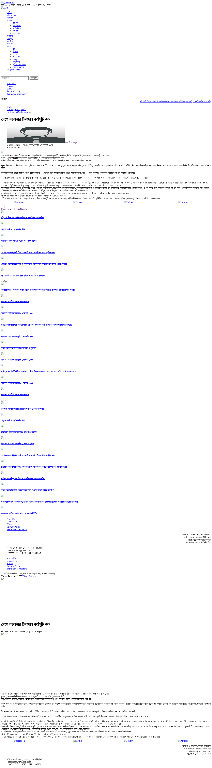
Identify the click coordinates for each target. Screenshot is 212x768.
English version (14, 69)
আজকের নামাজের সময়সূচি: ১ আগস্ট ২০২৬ (17, 336)
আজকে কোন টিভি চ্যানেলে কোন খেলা (15, 301)
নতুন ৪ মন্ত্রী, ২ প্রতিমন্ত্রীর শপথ (187, 101)
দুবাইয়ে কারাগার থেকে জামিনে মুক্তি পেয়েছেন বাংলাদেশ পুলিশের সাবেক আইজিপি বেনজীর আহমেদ (36, 325)
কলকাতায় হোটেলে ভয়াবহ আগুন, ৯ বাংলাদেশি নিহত (19, 513)
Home (10, 88)
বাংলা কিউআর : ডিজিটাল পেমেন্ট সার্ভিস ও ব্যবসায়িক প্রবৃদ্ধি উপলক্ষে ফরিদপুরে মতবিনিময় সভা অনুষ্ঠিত (38, 290)
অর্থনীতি (10, 36)
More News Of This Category (15, 209)
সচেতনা (15, 54)
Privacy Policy (13, 91)
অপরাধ (15, 30)
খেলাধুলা (10, 38)
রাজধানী (15, 23)
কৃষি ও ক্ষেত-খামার (19, 64)
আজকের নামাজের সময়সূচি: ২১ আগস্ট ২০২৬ (17, 443)
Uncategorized (13, 109)
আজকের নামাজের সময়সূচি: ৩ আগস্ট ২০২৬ (17, 313)
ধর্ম (14, 49)
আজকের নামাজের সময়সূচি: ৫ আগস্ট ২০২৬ (17, 383)
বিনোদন (15, 51)
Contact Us (12, 86)
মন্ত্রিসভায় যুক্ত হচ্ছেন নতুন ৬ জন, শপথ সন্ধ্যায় (18, 240)
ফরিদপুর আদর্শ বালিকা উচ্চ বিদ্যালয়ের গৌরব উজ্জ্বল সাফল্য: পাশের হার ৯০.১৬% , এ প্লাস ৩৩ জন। (38, 371)
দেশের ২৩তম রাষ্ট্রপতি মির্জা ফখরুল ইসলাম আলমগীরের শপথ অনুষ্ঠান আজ (28, 252)
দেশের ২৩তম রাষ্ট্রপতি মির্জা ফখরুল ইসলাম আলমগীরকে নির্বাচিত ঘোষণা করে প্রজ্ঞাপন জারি (34, 264)
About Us (11, 83)
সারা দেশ (10, 20)
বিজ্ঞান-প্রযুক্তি (18, 67)
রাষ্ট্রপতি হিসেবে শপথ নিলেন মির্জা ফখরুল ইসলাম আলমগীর (153, 101)
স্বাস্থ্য (15, 59)
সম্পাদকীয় (16, 62)
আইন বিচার (17, 28)
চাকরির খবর (17, 25)
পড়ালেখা (10, 43)
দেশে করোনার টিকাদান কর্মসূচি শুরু (19, 112)
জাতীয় (9, 12)
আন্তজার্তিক (11, 15)
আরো (9, 46)
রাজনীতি (10, 41)
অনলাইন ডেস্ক (71, 142)
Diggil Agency (29, 576)
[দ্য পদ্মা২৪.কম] (7, 2)
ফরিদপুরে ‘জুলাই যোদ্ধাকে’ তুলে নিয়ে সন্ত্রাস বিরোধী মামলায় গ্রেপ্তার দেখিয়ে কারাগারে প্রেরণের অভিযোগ (39, 501)
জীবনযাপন (16, 56)
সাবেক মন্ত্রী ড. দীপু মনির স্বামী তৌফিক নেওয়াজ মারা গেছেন (23, 275)
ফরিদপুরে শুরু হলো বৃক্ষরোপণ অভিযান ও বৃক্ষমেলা (18, 348)
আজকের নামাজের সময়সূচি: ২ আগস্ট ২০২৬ (17, 359)
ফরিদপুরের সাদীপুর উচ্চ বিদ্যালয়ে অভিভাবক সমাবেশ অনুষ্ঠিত (23, 478)
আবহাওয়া (16, 33)
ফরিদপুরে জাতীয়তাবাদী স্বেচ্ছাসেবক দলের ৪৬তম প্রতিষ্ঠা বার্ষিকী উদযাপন (27, 490)
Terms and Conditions (17, 94)
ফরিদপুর (10, 17)
